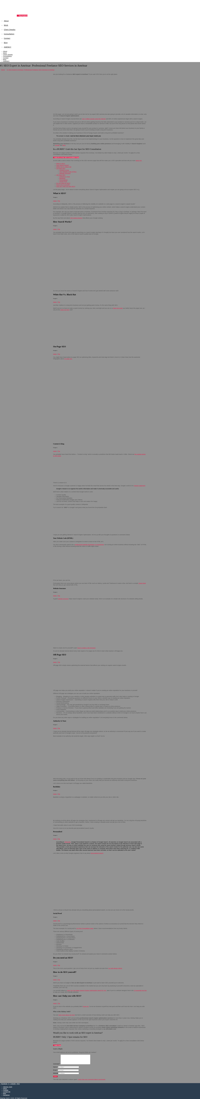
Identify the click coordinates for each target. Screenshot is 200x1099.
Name (55, 1067)
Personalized (63, 180)
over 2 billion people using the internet (94, 119)
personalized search (97, 853)
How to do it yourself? (63, 185)
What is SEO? (60, 163)
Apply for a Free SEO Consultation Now (66, 157)
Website (55, 1073)
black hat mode (118, 308)
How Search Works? (62, 165)
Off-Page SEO (60, 175)
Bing (64, 145)
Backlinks (62, 178)
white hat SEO (64, 310)
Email (55, 1070)
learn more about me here (67, 1015)
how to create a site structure (86, 648)
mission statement (139, 485)
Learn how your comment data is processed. (92, 1079)
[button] (22, 16)
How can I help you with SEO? (65, 186)
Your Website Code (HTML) (68, 172)
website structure (63, 599)
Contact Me (6, 1092)
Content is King (64, 170)
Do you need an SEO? (63, 183)
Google (57, 145)
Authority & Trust (64, 176)
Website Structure (65, 173)
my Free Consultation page (84, 928)
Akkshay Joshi (7, 1087)
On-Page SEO (60, 168)
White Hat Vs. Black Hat (63, 167)
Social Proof (63, 181)
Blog (4, 1093)
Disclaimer (6, 1095)
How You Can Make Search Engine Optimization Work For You (86, 990)
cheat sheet (142, 583)
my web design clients (115, 968)
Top (59, 201)
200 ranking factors (76, 218)
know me (86, 1006)
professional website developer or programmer (89, 544)
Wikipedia (67, 842)
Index (55, 201)
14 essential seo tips (140, 990)
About (5, 1088)
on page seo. (68, 359)
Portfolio (5, 1090)
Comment (56, 1064)
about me (139, 160)
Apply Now (57, 1045)
